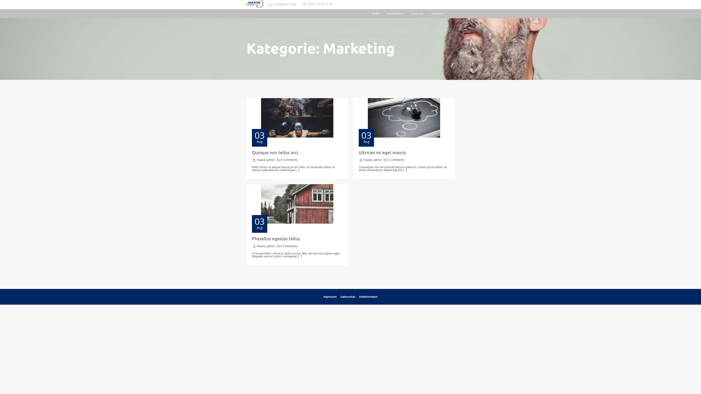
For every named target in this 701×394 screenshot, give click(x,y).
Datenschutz (347, 296)
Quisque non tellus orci (275, 152)
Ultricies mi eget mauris (382, 152)
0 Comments (289, 160)
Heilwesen (394, 13)
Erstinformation (368, 296)
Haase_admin (266, 160)
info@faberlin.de (284, 4)
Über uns (417, 13)
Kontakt (437, 13)
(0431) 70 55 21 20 (320, 4)
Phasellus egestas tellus (276, 238)
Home (376, 13)
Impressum (330, 296)
